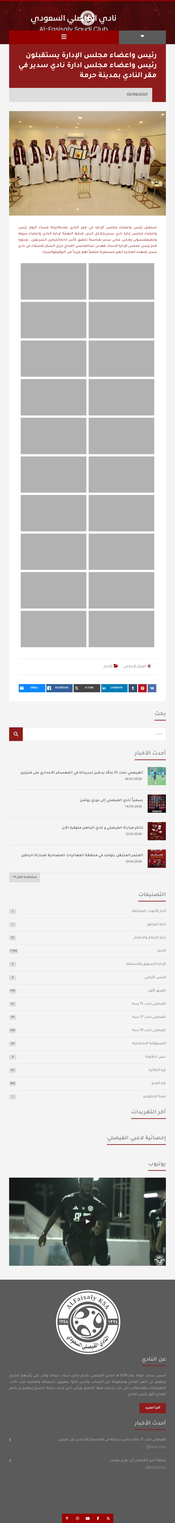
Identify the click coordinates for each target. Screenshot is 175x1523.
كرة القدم (159, 1083)
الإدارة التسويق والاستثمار (146, 964)
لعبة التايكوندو (154, 1097)
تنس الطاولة (155, 1057)
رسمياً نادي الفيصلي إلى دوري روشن (111, 800)
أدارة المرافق (156, 925)
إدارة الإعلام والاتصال (149, 938)
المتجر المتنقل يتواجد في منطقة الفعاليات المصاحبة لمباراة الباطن (82, 856)
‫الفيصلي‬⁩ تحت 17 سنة (149, 1017)
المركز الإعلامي (135, 667)
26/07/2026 (133, 779)
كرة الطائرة (157, 1070)
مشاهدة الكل (26, 877)
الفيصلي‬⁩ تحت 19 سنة (149, 1030)
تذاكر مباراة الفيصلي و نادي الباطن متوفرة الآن (102, 828)
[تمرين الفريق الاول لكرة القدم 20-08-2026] (87, 1222)
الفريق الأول (157, 991)
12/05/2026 (134, 834)
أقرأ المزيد (152, 1408)
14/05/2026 (133, 807)
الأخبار (108, 667)
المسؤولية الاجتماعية (149, 1044)
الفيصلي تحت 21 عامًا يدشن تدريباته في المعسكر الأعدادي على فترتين (81, 773)
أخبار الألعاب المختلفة (149, 911)
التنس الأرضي (155, 978)
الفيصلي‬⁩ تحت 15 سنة (149, 1004)
